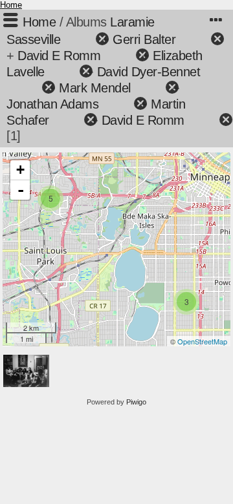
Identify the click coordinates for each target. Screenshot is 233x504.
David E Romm (58, 55)
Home (11, 5)
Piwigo (136, 402)
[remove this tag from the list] (79, 39)
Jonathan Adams (52, 104)
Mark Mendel (95, 88)
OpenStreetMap (202, 341)
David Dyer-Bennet (149, 72)
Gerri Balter (144, 39)
